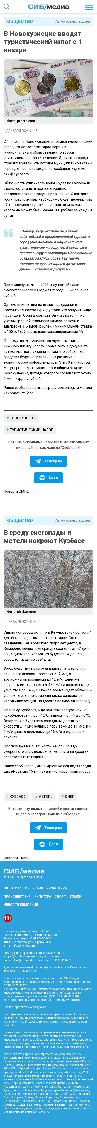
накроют (11, 393)
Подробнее (81, 1046)
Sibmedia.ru (11, 1025)
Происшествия (17, 896)
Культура (42, 896)
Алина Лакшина (78, 21)
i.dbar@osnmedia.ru (24, 960)
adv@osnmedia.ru (76, 967)
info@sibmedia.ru (24, 945)
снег (69, 796)
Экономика (57, 888)
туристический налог (31, 430)
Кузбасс (17, 796)
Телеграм (53, 461)
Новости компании (21, 904)
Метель (45, 796)
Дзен (53, 477)
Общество (20, 21)
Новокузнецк (22, 418)
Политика (12, 888)
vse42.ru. (43, 659)
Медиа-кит (39, 1007)
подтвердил (80, 766)
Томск (75, 896)
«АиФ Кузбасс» (17, 174)
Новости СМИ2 (16, 491)
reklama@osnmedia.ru (49, 967)
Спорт (60, 896)
